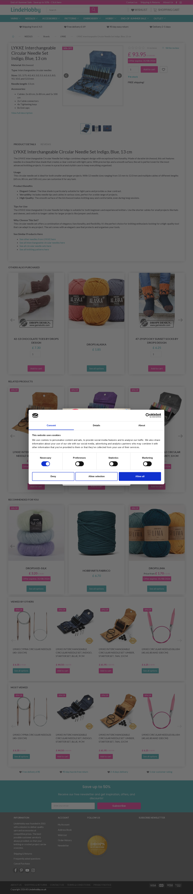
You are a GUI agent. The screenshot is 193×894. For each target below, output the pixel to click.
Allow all (139, 476)
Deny (53, 476)
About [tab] (141, 425)
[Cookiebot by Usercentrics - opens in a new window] (148, 415)
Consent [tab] (51, 425)
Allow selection (97, 476)
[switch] (79, 463)
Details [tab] (96, 425)
